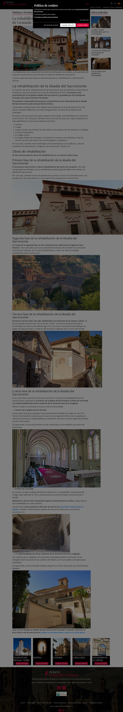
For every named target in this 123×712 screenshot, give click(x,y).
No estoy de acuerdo (51, 25)
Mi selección (84, 20)
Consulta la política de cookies (44, 14)
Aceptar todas (82, 25)
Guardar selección (68, 25)
